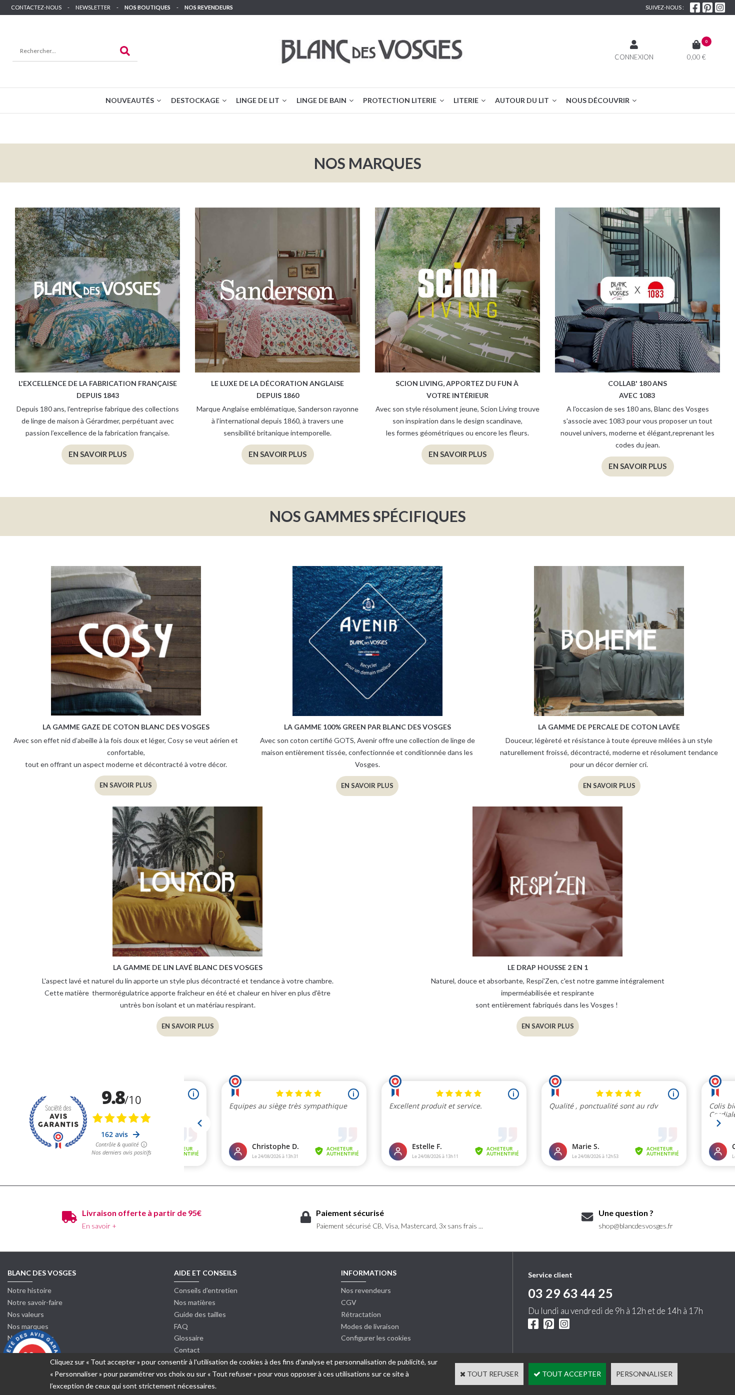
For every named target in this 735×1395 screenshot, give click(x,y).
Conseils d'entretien (206, 1290)
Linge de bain (321, 100)
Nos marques (28, 1326)
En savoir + (99, 1226)
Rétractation (361, 1314)
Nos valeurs (26, 1314)
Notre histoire (30, 1290)
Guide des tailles (200, 1314)
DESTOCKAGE (195, 100)
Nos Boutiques (147, 7)
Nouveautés (130, 100)
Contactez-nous (36, 7)
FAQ (181, 1326)
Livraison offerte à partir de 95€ (142, 1213)
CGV (348, 1302)
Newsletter (93, 7)
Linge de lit (258, 100)
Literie (466, 100)
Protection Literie (399, 100)
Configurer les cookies (376, 1338)
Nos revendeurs (208, 7)
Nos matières (195, 1302)
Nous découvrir (598, 100)
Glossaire (189, 1338)
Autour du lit (522, 100)
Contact (187, 1350)
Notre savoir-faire (35, 1302)
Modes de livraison (370, 1326)
